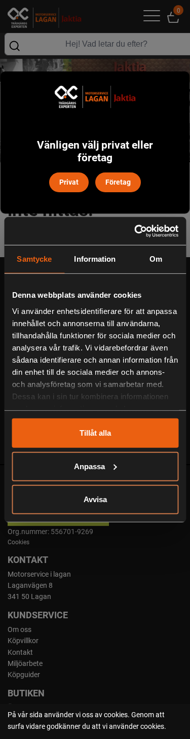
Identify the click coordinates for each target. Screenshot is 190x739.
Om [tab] (155, 259)
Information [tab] (95, 259)
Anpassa (89, 466)
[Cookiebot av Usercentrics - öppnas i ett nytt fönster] (135, 230)
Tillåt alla (95, 433)
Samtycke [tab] (34, 259)
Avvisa (95, 499)
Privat (69, 182)
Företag (118, 182)
